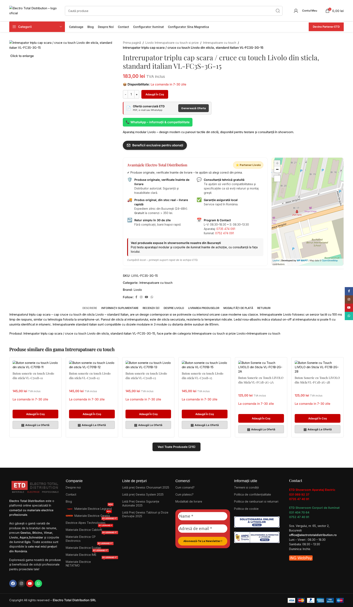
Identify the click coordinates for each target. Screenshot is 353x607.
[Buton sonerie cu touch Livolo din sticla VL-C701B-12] (92, 365)
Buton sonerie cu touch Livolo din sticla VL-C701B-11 (33, 375)
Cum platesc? (184, 494)
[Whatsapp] (38, 583)
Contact (123, 26)
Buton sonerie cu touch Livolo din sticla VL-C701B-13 (146, 375)
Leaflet (276, 260)
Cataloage (76, 26)
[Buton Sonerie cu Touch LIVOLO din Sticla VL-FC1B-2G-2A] (261, 367)
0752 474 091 (224, 233)
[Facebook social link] (136, 297)
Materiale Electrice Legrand (93, 507)
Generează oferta (193, 108)
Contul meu (309, 10)
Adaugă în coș (154, 94)
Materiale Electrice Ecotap (89, 546)
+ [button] (277, 163)
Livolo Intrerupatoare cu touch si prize (172, 43)
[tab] (89, 306)
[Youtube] (30, 583)
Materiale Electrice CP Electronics (91, 537)
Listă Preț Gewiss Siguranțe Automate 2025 (140, 503)
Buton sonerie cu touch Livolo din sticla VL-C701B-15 (202, 375)
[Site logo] (35, 10)
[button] (35, 414)
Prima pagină (132, 43)
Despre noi (106, 26)
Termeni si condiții (246, 487)
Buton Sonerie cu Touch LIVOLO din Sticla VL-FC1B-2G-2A (260, 380)
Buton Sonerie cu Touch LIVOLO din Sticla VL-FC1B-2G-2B (317, 380)
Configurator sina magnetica (188, 26)
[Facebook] (13, 583)
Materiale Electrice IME (87, 553)
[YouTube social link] (146, 297)
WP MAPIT (302, 260)
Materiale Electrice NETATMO (91, 562)
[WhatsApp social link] (151, 297)
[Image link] (257, 522)
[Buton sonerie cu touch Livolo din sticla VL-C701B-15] (205, 365)
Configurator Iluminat (148, 26)
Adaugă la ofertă (35, 425)
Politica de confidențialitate (252, 494)
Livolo (138, 290)
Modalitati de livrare (188, 501)
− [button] (277, 169)
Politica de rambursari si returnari (256, 501)
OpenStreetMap (330, 260)
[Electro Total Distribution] (35, 486)
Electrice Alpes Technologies (91, 521)
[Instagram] (21, 583)
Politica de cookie (246, 508)
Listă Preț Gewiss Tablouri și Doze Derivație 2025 (145, 514)
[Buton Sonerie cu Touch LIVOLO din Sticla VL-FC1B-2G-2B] (317, 367)
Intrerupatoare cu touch (219, 43)
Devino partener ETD (326, 26)
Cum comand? (185, 487)
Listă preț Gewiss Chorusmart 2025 (145, 487)
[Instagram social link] (141, 297)
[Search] (278, 11)
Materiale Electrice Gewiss (92, 514)
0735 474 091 (225, 229)
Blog (90, 26)
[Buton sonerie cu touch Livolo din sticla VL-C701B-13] (148, 365)
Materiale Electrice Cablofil (89, 528)
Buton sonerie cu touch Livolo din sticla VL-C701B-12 (89, 375)
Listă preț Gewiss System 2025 (143, 494)
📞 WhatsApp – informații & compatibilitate (158, 122)
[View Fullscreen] (277, 178)
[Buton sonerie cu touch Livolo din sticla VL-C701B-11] (35, 365)
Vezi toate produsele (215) (176, 446)
